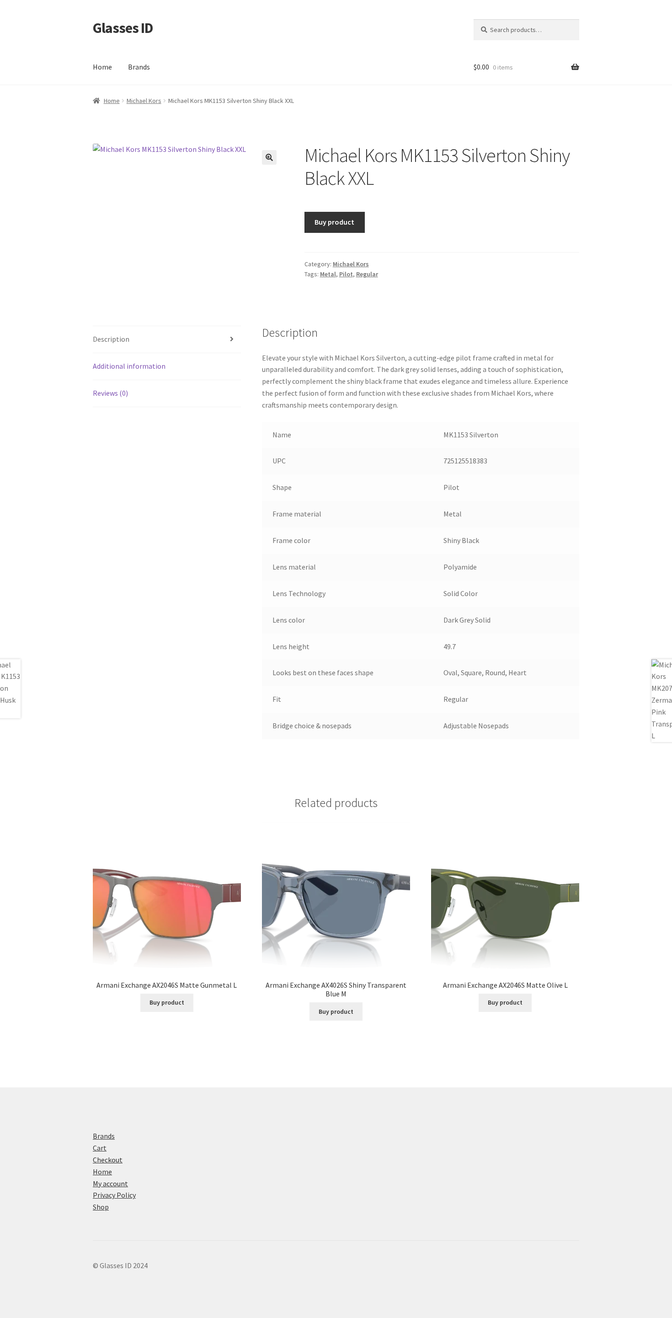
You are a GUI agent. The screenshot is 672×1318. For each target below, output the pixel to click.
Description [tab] (111, 339)
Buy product (334, 221)
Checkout (108, 1159)
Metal (328, 274)
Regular (367, 274)
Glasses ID (123, 28)
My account (110, 1183)
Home (102, 66)
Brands (139, 66)
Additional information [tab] (129, 366)
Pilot (346, 274)
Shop (101, 1206)
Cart (100, 1147)
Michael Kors (144, 101)
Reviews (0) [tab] (110, 393)
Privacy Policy (114, 1195)
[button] (269, 157)
